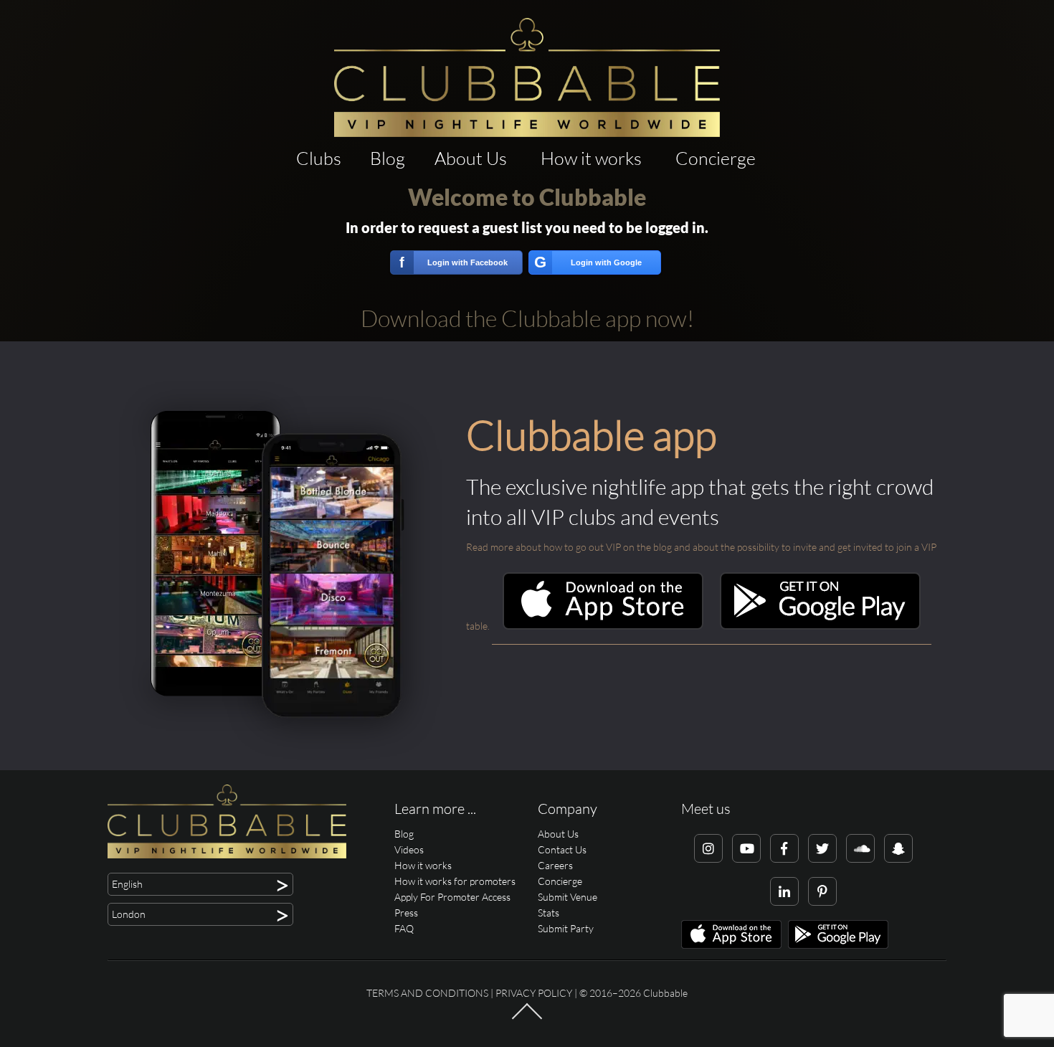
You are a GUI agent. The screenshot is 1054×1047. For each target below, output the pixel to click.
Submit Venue (567, 897)
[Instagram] (708, 848)
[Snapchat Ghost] (898, 848)
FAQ (404, 928)
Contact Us (562, 849)
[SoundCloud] (860, 848)
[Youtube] (746, 848)
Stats (548, 912)
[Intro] (527, 1018)
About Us (471, 158)
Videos (409, 849)
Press (406, 912)
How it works (591, 158)
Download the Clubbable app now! (527, 318)
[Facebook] (784, 848)
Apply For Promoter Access (452, 897)
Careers (555, 865)
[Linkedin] (784, 891)
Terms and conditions (427, 993)
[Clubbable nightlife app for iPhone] (603, 626)
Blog (387, 158)
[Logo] (527, 77)
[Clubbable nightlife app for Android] (820, 626)
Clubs (318, 158)
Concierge (715, 158)
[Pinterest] (822, 891)
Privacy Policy (533, 993)
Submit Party (566, 928)
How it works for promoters (455, 881)
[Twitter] (822, 848)
